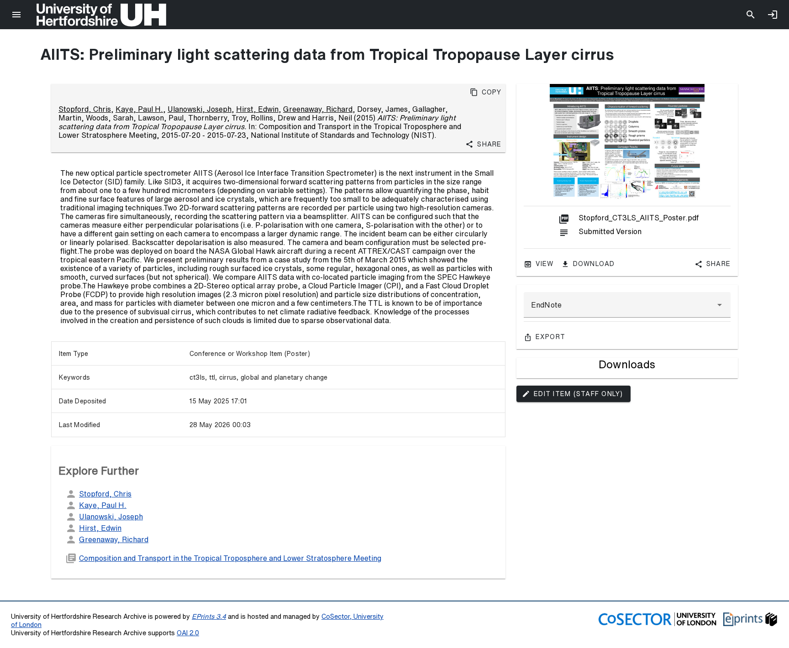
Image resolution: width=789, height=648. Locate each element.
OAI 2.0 (188, 632)
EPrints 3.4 (209, 616)
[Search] (751, 15)
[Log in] (773, 15)
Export (551, 337)
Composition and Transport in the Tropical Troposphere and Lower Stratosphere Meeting (230, 558)
